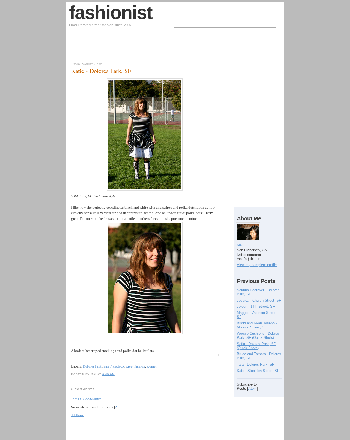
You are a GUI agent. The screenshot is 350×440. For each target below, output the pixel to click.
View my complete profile (257, 265)
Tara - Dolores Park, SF (255, 364)
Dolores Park (92, 366)
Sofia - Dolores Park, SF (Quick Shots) (256, 346)
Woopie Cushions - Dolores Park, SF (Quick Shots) (258, 335)
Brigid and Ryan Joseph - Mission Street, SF (257, 325)
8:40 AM (108, 374)
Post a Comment (87, 399)
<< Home (77, 415)
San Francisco (113, 366)
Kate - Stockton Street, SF (258, 371)
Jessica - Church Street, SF (259, 300)
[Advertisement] (132, 48)
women (152, 366)
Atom (119, 407)
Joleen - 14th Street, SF (256, 306)
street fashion (135, 366)
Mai (240, 245)
